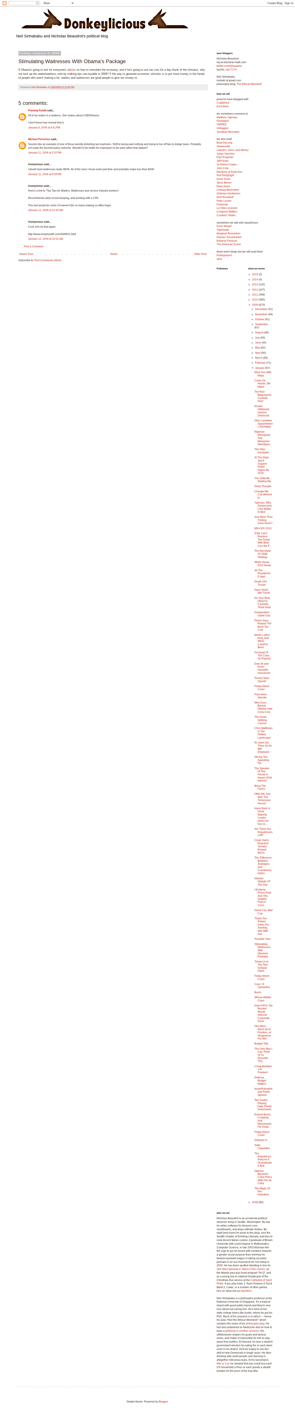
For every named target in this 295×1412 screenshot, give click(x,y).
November (261, 314)
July (257, 337)
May (258, 347)
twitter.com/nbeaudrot (229, 65)
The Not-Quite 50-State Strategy (262, 554)
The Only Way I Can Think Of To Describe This (263, 1055)
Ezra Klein (223, 106)
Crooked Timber (226, 215)
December (261, 309)
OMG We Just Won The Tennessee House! (262, 798)
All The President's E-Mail (262, 573)
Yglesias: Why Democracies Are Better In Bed (263, 507)
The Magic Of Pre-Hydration (262, 1191)
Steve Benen (224, 182)
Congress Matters (227, 211)
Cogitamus (223, 102)
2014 (255, 279)
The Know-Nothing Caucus (260, 720)
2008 (255, 1202)
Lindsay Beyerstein (228, 189)
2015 (255, 274)
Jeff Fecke (222, 160)
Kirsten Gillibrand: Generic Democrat (262, 411)
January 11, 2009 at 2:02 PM (44, 152)
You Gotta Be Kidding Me (262, 480)
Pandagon (223, 120)
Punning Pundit (37, 110)
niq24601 (246, 1290)
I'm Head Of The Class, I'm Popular (262, 655)
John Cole (223, 168)
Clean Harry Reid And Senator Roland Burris (261, 846)
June (258, 342)
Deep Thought (262, 486)
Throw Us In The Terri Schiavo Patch (261, 966)
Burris (257, 992)
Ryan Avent (223, 186)
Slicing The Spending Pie (261, 760)
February (260, 362)
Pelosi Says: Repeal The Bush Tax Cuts (262, 625)
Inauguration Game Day (262, 614)
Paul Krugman (225, 157)
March (259, 357)
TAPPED (222, 124)
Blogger (163, 1401)
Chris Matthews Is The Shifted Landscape (263, 733)
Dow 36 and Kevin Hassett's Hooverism (262, 668)
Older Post (200, 254)
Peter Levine (224, 200)
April (258, 352)
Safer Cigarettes (262, 1147)
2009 (255, 304)
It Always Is (260, 1140)
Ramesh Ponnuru (227, 240)
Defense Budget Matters (260, 1080)
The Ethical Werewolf (249, 84)
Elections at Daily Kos (229, 171)
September (261, 324)
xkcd (219, 259)
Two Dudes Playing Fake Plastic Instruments (263, 1105)
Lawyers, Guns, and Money (233, 150)
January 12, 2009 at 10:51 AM (45, 238)
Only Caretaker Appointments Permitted (263, 423)
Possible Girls (262, 938)
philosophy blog (255, 1323)
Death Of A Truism (260, 583)
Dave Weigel (224, 226)
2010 (255, 299)
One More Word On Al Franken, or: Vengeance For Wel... (263, 1032)
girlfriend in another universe (242, 1330)
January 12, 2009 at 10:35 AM (45, 210)
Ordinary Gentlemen (228, 193)
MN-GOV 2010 (263, 528)
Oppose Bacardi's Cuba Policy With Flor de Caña (263, 1177)
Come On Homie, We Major (262, 383)
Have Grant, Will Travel (262, 591)
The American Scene (229, 244)
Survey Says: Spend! (262, 679)
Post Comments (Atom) (47, 260)
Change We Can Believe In (263, 494)
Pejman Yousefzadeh (229, 237)
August (259, 332)
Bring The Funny (260, 787)
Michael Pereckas (39, 139)
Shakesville (223, 146)
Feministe (222, 204)
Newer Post (26, 254)
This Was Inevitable (261, 451)
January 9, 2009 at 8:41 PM (44, 127)
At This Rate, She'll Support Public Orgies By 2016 (261, 465)
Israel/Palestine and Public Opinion (263, 1092)
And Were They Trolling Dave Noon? (263, 520)
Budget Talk (261, 1043)
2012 (255, 289)
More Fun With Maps (262, 374)
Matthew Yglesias (227, 117)
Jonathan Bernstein (228, 131)
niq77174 (231, 69)
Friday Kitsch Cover (262, 688)
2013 (255, 284)
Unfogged (222, 128)
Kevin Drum (223, 179)
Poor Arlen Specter (260, 696)
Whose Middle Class (262, 999)
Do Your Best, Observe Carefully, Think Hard (262, 602)
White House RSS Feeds (262, 564)
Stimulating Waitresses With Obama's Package (262, 950)
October (260, 319)
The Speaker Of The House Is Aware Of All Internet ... (263, 774)
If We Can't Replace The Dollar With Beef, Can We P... (262, 539)
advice (71, 69)
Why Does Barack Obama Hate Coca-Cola (263, 707)
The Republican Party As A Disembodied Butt (263, 1159)
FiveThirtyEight (225, 175)
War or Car (223, 1363)
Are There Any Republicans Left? (263, 832)
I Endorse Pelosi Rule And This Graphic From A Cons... (262, 897)
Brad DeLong (224, 142)
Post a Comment (33, 246)
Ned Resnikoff (225, 197)
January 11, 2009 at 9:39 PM (44, 174)
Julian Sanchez (226, 153)
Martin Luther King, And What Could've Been (262, 641)
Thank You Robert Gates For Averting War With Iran (261, 926)
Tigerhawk (223, 229)
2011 (255, 294)
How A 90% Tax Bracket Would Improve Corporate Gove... (263, 1013)
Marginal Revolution (228, 233)
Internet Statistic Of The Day (262, 881)
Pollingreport (224, 255)
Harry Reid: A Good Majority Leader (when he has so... (262, 816)
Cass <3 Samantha (262, 986)
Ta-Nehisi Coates (227, 164)
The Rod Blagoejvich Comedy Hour (262, 396)
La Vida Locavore (227, 207)
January (260, 367)
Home (113, 254)
